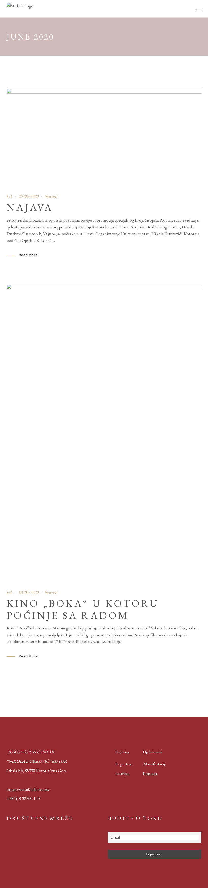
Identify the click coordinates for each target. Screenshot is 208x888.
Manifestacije (155, 764)
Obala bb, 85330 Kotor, (27, 770)
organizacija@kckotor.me (28, 789)
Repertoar (120, 764)
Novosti (50, 196)
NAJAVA (30, 207)
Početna (121, 752)
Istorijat (118, 773)
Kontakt (150, 773)
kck (9, 196)
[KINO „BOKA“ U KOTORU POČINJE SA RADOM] (104, 433)
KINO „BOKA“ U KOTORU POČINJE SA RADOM (83, 609)
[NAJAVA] (104, 137)
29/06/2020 (28, 196)
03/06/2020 (28, 592)
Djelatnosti (152, 752)
